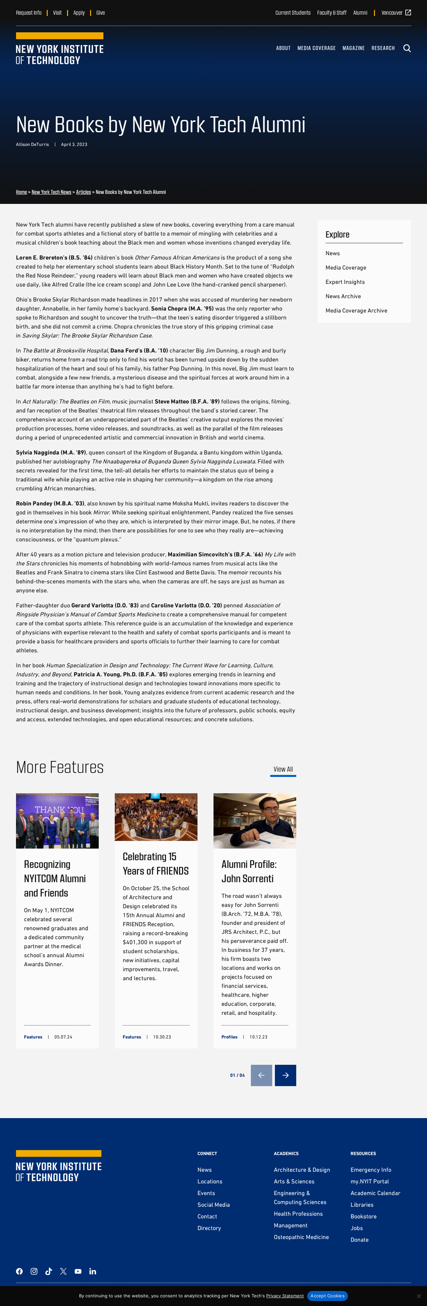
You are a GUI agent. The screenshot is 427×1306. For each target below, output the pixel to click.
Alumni (360, 12)
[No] (418, 1296)
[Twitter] (63, 1271)
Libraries (362, 1204)
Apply (79, 12)
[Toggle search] (407, 48)
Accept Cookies (328, 1295)
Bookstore (364, 1216)
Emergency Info (371, 1169)
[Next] (285, 1075)
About (283, 48)
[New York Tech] (59, 48)
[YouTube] (78, 1271)
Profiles (230, 1036)
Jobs (357, 1227)
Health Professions (298, 1213)
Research (383, 48)
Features (33, 1036)
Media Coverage (317, 48)
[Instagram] (34, 1271)
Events (206, 1192)
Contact (207, 1216)
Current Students (293, 12)
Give (100, 12)
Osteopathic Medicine (301, 1236)
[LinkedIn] (92, 1271)
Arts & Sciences (294, 1181)
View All (283, 769)
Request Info (28, 12)
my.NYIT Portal (370, 1181)
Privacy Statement (285, 1295)
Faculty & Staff (332, 12)
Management (291, 1225)
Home (21, 192)
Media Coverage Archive (356, 310)
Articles (83, 192)
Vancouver (392, 12)
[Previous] (261, 1075)
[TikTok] (48, 1271)
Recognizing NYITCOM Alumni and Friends (55, 878)
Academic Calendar (375, 1192)
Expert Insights (345, 281)
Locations (210, 1181)
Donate (360, 1239)
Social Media (213, 1204)
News (333, 253)
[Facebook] (19, 1271)
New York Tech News (51, 192)
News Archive (343, 296)
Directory (209, 1227)
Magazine (354, 48)
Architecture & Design (302, 1169)
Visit (57, 12)
